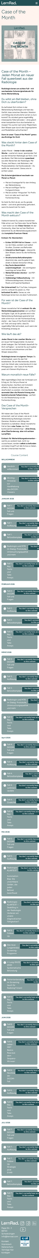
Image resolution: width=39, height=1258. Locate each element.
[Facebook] (28, 1223)
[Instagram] (22, 1223)
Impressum (7, 1244)
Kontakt (5, 1241)
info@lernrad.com (10, 1236)
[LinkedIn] (34, 1223)
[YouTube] (23, 1229)
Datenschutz (7, 1247)
